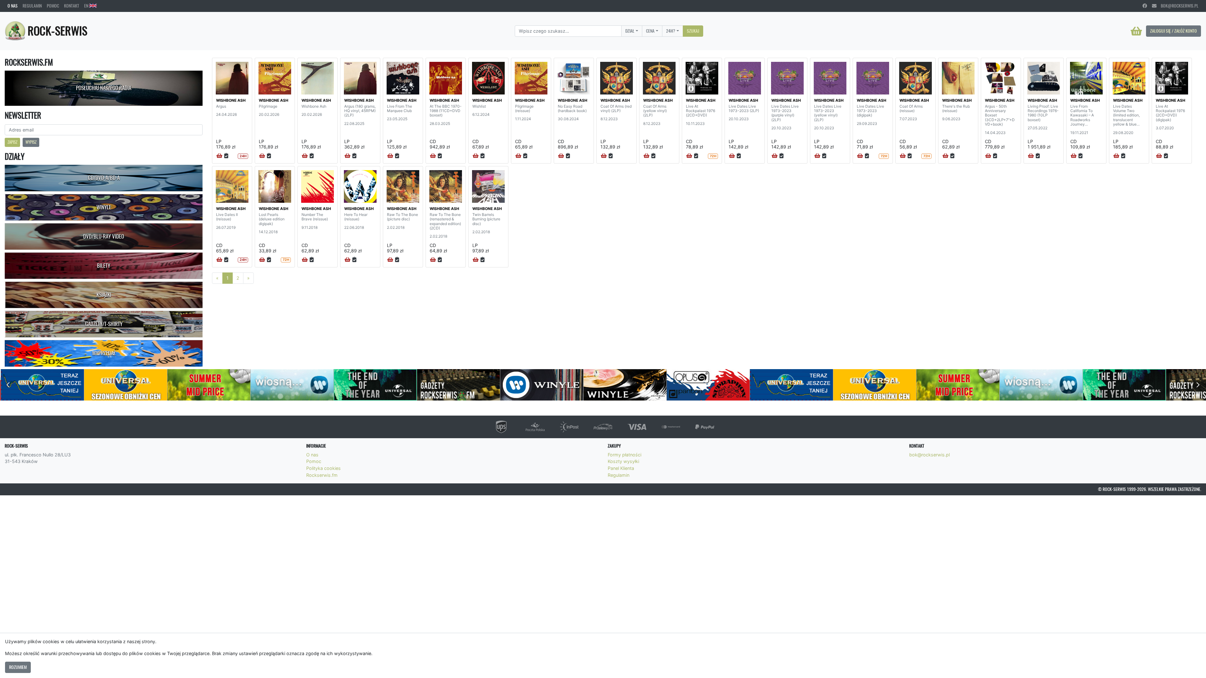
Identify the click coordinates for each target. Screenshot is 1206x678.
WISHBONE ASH (231, 100)
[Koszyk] (1136, 31)
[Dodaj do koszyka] (219, 156)
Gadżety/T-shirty (103, 324)
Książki (103, 295)
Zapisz (12, 142)
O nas (13, 6)
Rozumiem (18, 667)
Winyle (103, 207)
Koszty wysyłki (623, 461)
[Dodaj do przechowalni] (226, 156)
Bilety (103, 265)
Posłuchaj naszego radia (103, 88)
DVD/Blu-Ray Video (103, 236)
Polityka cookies (323, 468)
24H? (670, 31)
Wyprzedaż (104, 353)
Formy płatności (624, 454)
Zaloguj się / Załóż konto (1173, 31)
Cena (650, 31)
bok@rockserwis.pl (1177, 6)
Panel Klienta (621, 468)
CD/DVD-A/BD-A (104, 177)
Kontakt (71, 6)
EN (86, 6)
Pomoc (53, 6)
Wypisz (30, 142)
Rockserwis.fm (322, 475)
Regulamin (32, 6)
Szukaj (693, 31)
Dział (629, 31)
